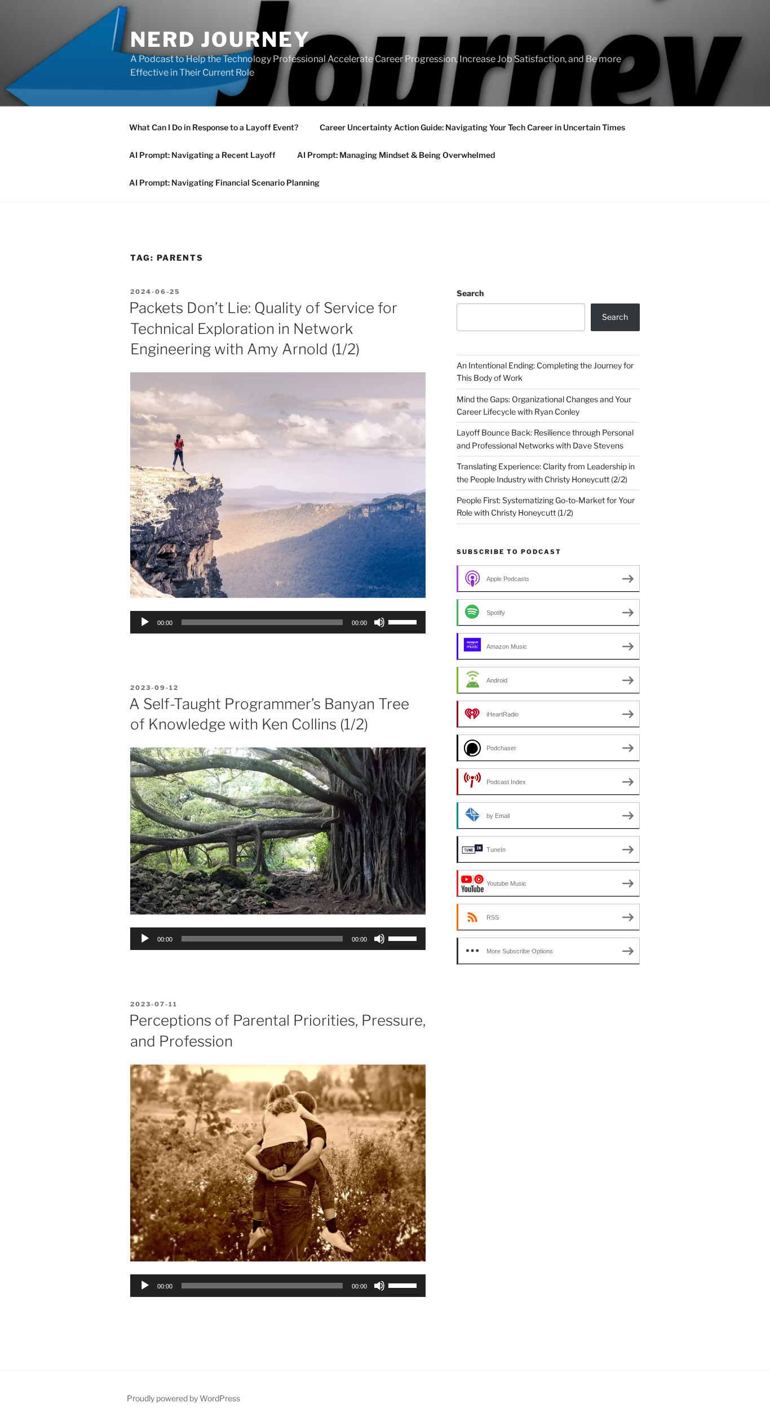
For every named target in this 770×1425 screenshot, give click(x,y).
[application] (278, 622)
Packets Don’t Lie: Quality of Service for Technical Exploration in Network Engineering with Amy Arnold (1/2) (263, 328)
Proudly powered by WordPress (183, 1398)
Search (470, 293)
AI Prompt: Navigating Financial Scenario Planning (224, 182)
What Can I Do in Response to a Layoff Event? (213, 127)
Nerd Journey (220, 39)
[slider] (404, 621)
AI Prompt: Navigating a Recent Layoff (202, 155)
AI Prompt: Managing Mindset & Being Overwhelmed (396, 155)
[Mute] (379, 622)
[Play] (145, 622)
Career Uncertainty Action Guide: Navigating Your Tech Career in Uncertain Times (472, 127)
